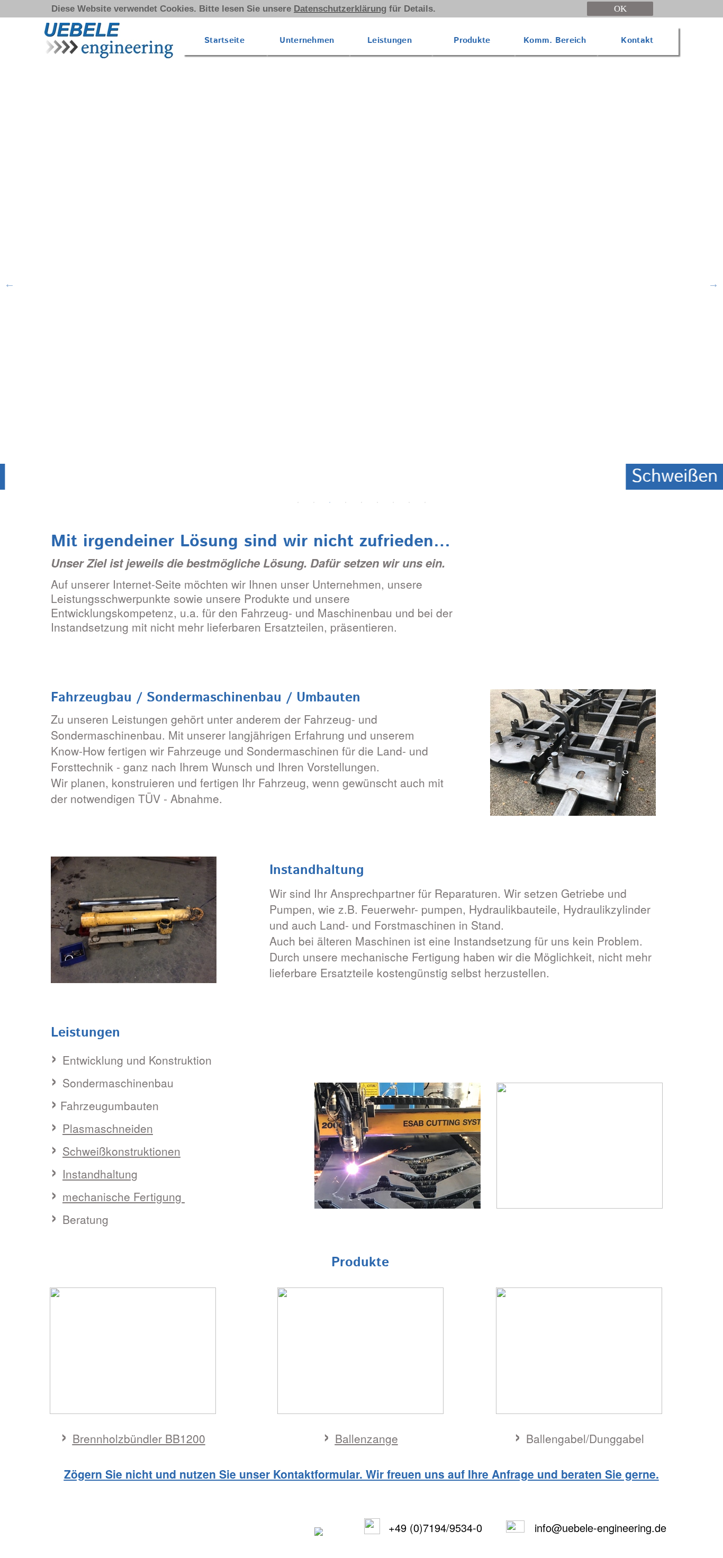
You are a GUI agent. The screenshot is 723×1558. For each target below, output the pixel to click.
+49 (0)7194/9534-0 (435, 1527)
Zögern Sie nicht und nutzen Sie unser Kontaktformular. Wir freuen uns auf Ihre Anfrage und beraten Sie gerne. (361, 1474)
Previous (9, 283)
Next (713, 283)
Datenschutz (251, 1535)
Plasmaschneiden (107, 1128)
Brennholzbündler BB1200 (139, 1438)
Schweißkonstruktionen (121, 1151)
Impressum (186, 1535)
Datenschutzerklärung (340, 9)
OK (620, 9)
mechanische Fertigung (123, 1196)
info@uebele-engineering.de (600, 1527)
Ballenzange (366, 1438)
